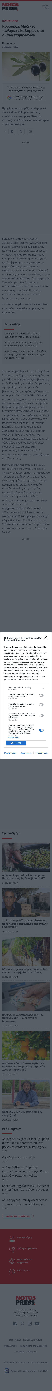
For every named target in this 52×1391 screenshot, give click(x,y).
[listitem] (26, 688)
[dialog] (26, 695)
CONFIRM (16, 743)
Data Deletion (10, 753)
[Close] (46, 638)
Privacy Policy (42, 753)
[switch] (41, 695)
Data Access (26, 753)
